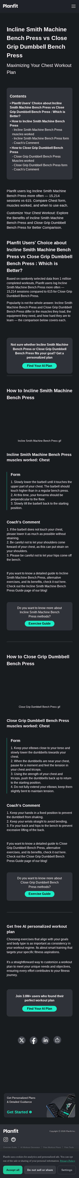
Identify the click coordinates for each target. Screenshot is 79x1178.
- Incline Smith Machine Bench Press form (40, 138)
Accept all (12, 1169)
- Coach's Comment (25, 142)
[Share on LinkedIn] (45, 1040)
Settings (66, 1169)
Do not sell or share (40, 1169)
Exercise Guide (40, 623)
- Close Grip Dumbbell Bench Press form (39, 165)
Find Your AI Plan (39, 365)
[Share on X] (22, 1040)
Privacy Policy (67, 1160)
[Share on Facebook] (33, 1040)
